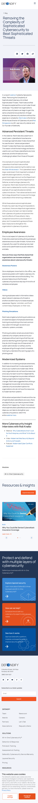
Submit (19, 699)
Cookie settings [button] (10, 796)
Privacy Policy (6, 790)
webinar (13, 95)
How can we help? (12, 608)
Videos (4, 290)
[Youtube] (12, 680)
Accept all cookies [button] (27, 796)
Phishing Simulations (10, 311)
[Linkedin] (3, 680)
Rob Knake (22, 118)
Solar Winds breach (12, 169)
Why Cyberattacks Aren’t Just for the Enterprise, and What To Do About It (20, 433)
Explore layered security (15, 583)
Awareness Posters (9, 266)
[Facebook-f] (17, 680)
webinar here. (12, 415)
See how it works (12, 633)
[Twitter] (8, 680)
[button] (34, 3)
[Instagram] (21, 680)
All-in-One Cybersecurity (14, 474)
